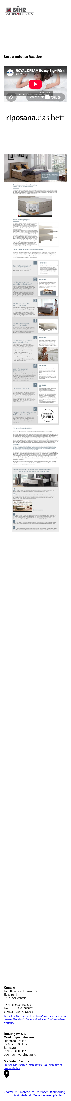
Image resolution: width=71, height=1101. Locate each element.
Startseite (10, 1092)
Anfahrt (26, 1095)
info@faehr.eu (24, 1011)
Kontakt (14, 1095)
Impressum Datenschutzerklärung (42, 1092)
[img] (19, 11)
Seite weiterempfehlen (48, 1095)
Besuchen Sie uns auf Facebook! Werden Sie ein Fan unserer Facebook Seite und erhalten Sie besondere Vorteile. (35, 1019)
